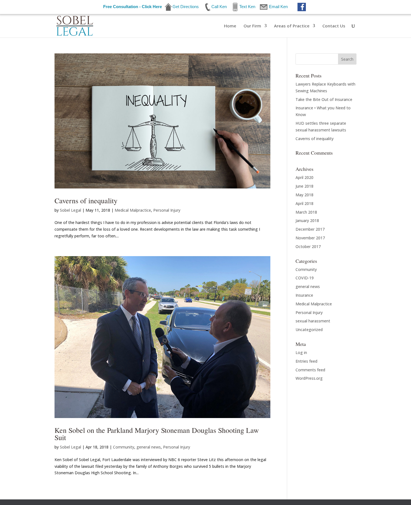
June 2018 (304, 186)
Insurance (304, 295)
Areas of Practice (292, 26)
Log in (301, 352)
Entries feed (306, 361)
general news (148, 447)
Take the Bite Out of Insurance (324, 99)
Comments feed (310, 369)
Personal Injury (166, 210)
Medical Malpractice (133, 210)
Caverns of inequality (86, 200)
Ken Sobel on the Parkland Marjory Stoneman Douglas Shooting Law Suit (157, 433)
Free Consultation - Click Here (132, 6)
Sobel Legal (70, 210)
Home (230, 26)
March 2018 (306, 212)
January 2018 (307, 220)
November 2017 (310, 237)
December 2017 (310, 229)
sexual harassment (313, 321)
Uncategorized (309, 329)
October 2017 (308, 246)
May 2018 (304, 194)
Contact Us (333, 26)
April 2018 (304, 203)
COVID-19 (305, 277)
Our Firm (252, 26)
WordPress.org (309, 378)
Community (123, 447)
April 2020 (304, 177)
